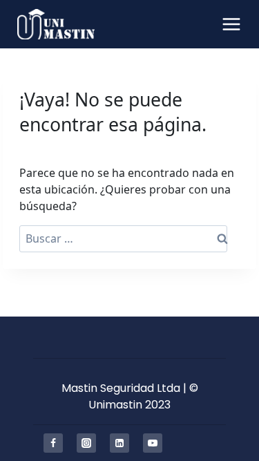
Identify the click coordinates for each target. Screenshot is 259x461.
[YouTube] (152, 443)
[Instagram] (86, 443)
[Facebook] (53, 443)
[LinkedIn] (119, 443)
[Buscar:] (123, 238)
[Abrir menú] (231, 24)
